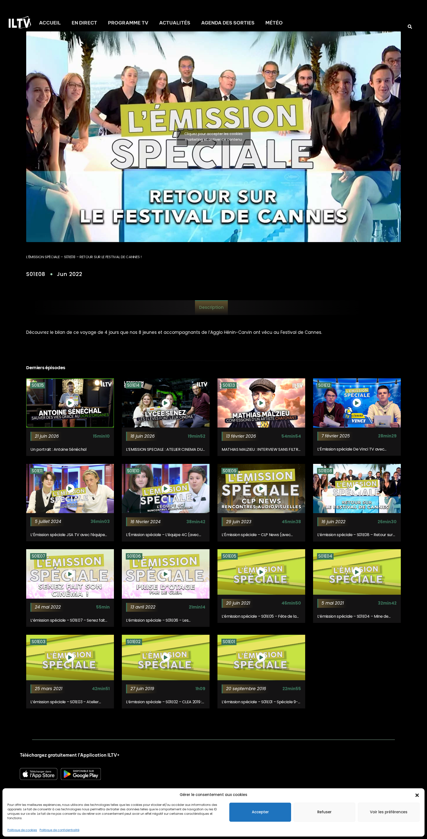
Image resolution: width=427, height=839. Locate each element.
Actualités (174, 23)
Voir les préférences (388, 812)
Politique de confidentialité (59, 830)
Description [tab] (211, 307)
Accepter (260, 812)
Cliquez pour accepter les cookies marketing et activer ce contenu (213, 136)
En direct (84, 23)
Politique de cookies (22, 830)
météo (274, 23)
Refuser (324, 812)
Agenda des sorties (228, 23)
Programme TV (128, 23)
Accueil (50, 23)
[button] (417, 794)
